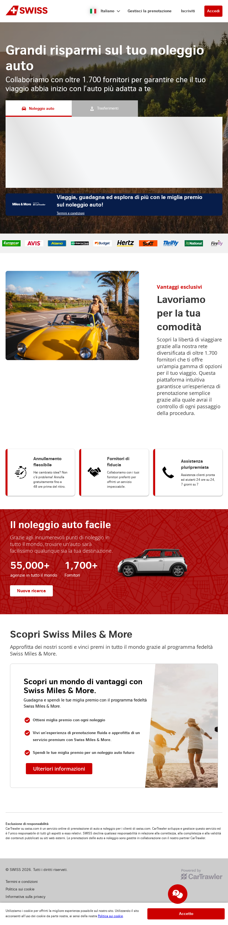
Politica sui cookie (110, 916)
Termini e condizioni (71, 213)
